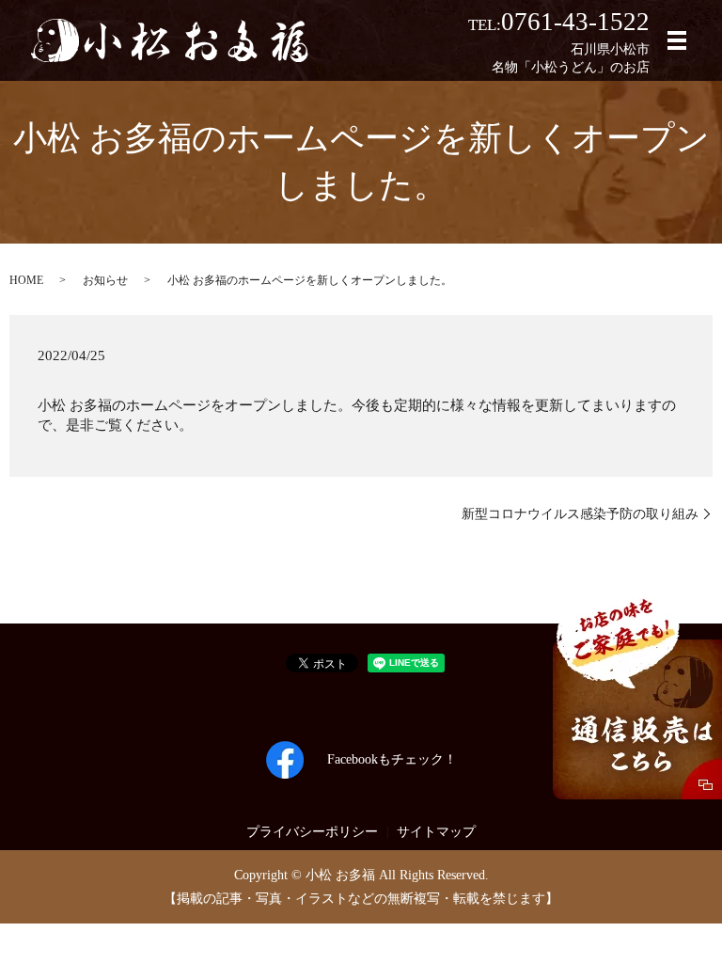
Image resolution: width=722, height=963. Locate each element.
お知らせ (105, 280)
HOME (26, 280)
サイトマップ (436, 832)
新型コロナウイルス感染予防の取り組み (580, 514)
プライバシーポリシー (312, 832)
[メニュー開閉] (676, 40)
